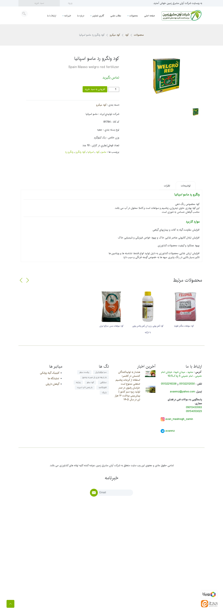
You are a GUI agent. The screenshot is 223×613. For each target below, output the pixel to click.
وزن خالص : (112, 138)
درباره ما (80, 16)
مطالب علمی (115, 16)
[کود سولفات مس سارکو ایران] (111, 306)
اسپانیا (91, 152)
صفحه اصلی (149, 16)
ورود (70, 3)
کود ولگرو (80, 152)
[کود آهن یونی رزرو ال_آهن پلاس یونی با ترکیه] (148, 306)
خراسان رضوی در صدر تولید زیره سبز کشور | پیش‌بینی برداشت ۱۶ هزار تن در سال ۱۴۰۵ (127, 394)
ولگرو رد (69, 152)
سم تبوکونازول (101, 372)
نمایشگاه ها (53, 378)
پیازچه (78, 382)
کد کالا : (115, 122)
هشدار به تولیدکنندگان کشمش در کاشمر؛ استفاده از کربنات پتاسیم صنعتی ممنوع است (128, 378)
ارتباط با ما (51, 16)
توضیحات (186, 185)
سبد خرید (39, 3)
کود (127, 35)
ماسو (103, 152)
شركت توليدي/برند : (108, 114)
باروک (104, 392)
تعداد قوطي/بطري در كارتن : (104, 145)
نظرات (167, 185)
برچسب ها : (113, 152)
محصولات (133, 16)
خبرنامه (67, 16)
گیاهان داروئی (52, 384)
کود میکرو (115, 35)
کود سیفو (90, 382)
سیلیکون (103, 382)
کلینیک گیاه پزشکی (49, 373)
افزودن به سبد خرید (95, 89)
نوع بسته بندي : (111, 130)
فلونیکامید (103, 387)
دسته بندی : (113, 105)
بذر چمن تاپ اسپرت (84, 387)
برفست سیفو (84, 372)
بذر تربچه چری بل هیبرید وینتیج (94, 377)
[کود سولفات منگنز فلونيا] (184, 306)
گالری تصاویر (98, 16)
